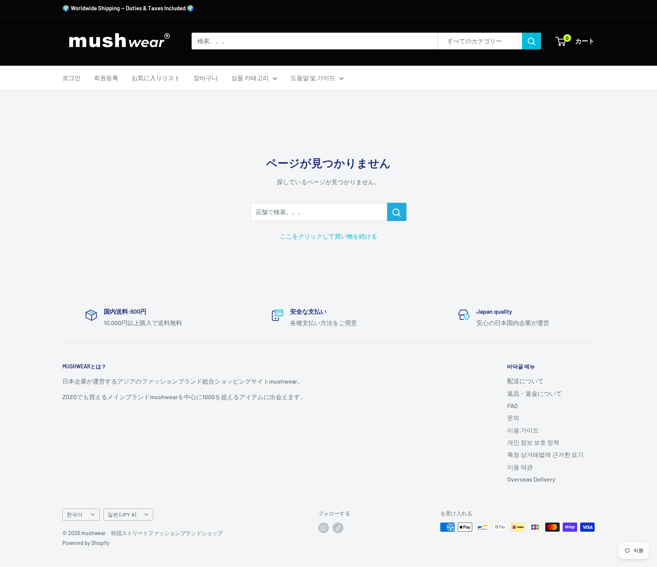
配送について (525, 380)
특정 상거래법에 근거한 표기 (545, 454)
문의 (513, 417)
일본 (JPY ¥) (122, 514)
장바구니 (206, 77)
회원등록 (106, 77)
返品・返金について (534, 393)
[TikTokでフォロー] (338, 528)
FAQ (512, 405)
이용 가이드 (523, 430)
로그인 (71, 77)
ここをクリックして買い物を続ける (328, 236)
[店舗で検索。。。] (396, 212)
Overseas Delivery (531, 479)
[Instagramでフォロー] (323, 528)
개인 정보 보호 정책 (533, 442)
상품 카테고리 (250, 77)
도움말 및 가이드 (312, 77)
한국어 (75, 514)
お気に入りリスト (156, 77)
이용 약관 (520, 467)
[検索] (531, 41)
